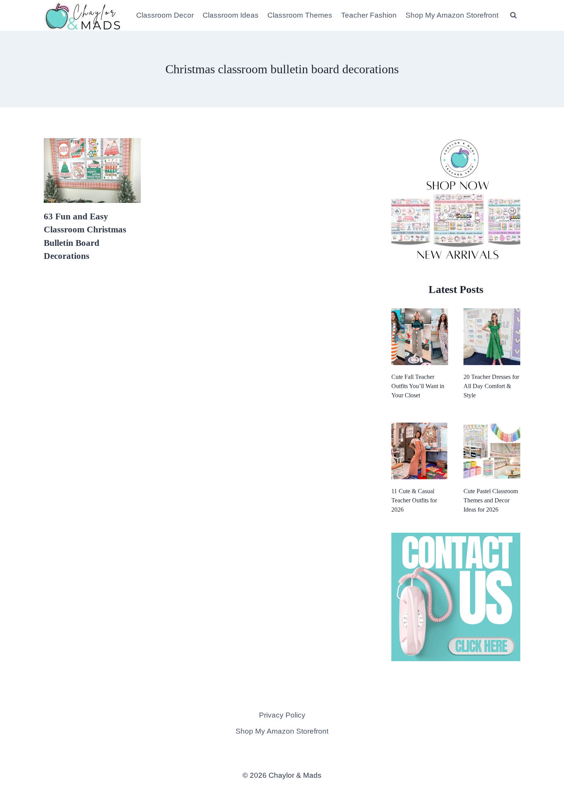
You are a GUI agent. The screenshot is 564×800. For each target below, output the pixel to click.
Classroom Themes (299, 15)
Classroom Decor (165, 15)
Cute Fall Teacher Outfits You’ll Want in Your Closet (417, 386)
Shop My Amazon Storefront (452, 15)
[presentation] (92, 170)
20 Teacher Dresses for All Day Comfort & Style (491, 386)
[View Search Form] (513, 15)
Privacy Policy (282, 715)
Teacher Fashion (369, 15)
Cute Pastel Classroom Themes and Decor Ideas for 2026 (490, 500)
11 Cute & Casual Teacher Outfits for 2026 (414, 500)
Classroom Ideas (231, 15)
